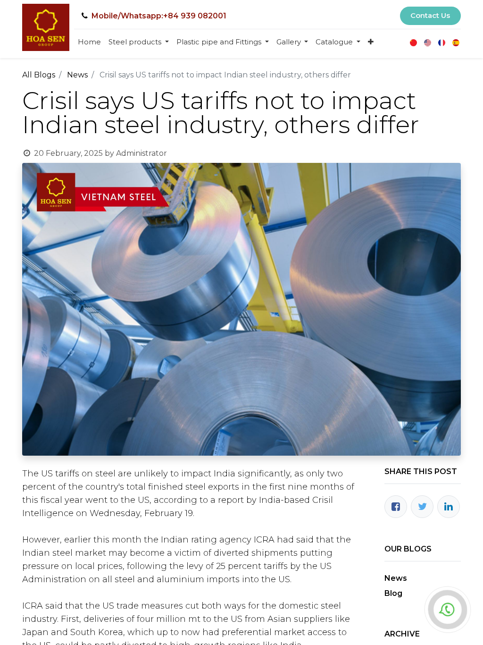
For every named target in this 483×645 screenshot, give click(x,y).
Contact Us (430, 15)
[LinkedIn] (448, 506)
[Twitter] (422, 506)
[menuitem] (89, 42)
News (77, 74)
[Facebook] (395, 506)
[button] (370, 42)
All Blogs (38, 74)
